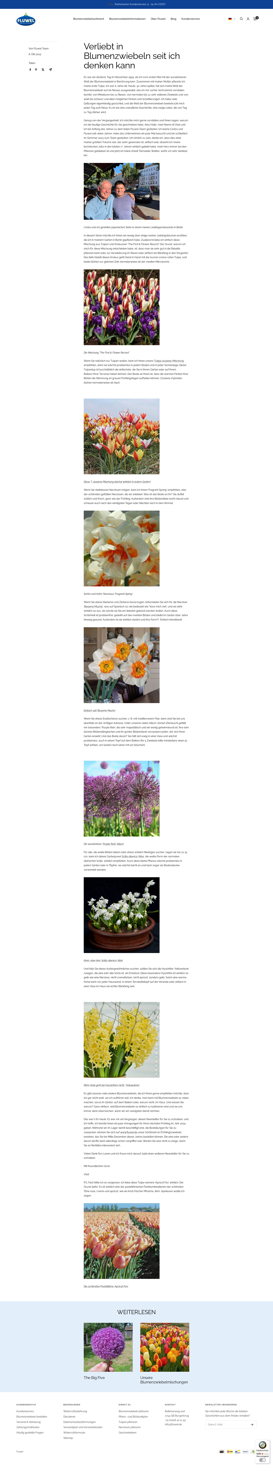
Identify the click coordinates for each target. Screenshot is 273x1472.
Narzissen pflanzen (130, 1427)
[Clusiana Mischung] (136, 436)
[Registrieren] (248, 1424)
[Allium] (136, 798)
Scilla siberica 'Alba (133, 856)
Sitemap (68, 1437)
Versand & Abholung (28, 1422)
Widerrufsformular (74, 1432)
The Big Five (94, 1377)
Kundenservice (190, 18)
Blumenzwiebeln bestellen (31, 1416)
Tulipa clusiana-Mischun (168, 360)
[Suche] (241, 18)
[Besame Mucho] (136, 665)
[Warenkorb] (255, 18)
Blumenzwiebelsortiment (88, 18)
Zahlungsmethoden (27, 1427)
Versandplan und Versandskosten (82, 1427)
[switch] (262, 1460)
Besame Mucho (93, 606)
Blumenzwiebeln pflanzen (134, 1411)
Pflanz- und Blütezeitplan (133, 1416)
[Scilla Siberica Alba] (136, 915)
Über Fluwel (158, 18)
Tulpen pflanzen (128, 1422)
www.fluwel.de (128, 1132)
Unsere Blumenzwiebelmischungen (164, 1379)
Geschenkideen (127, 1432)
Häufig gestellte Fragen (29, 1432)
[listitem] (30, 69)
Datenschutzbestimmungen (79, 1422)
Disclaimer (69, 1416)
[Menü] (268, 1441)
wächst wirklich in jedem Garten (132, 481)
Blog (173, 18)
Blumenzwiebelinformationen (127, 18)
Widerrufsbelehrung (75, 1411)
